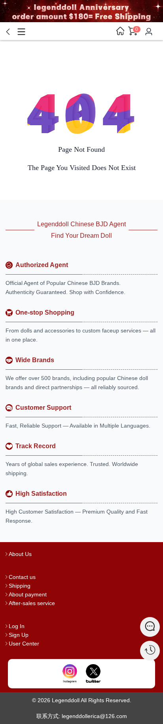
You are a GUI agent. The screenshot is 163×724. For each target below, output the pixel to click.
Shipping (19, 586)
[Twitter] (93, 673)
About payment (28, 594)
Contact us (22, 577)
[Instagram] (70, 673)
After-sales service (32, 603)
